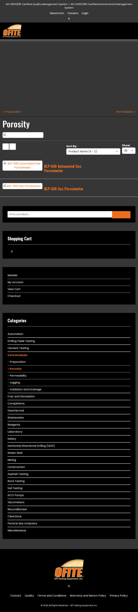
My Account (15, 282)
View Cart (14, 289)
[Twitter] (69, 18)
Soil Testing (15, 488)
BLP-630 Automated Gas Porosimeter (62, 168)
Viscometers (16, 502)
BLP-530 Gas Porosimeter (63, 188)
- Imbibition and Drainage (24, 389)
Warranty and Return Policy (88, 596)
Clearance (15, 516)
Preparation (13, 112)
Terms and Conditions (51, 596)
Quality (29, 596)
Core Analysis (17, 355)
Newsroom (57, 13)
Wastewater (16, 418)
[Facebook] (63, 18)
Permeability (124, 112)
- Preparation (17, 362)
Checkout (14, 296)
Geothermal (16, 410)
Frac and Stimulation (21, 396)
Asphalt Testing (18, 474)
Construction (16, 467)
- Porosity (15, 369)
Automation (15, 334)
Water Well (15, 453)
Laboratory (15, 432)
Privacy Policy (119, 596)
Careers (72, 13)
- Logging (14, 382)
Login (85, 13)
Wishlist (13, 275)
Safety (12, 439)
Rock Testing (16, 481)
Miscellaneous (17, 530)
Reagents (14, 425)
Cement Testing (18, 348)
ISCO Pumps (16, 495)
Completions (16, 403)
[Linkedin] (75, 18)
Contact (15, 596)
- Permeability (17, 376)
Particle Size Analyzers (22, 523)
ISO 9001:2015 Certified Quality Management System (36, 4)
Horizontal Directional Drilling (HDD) (31, 446)
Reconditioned (17, 509)
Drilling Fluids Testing (21, 341)
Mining (12, 460)
